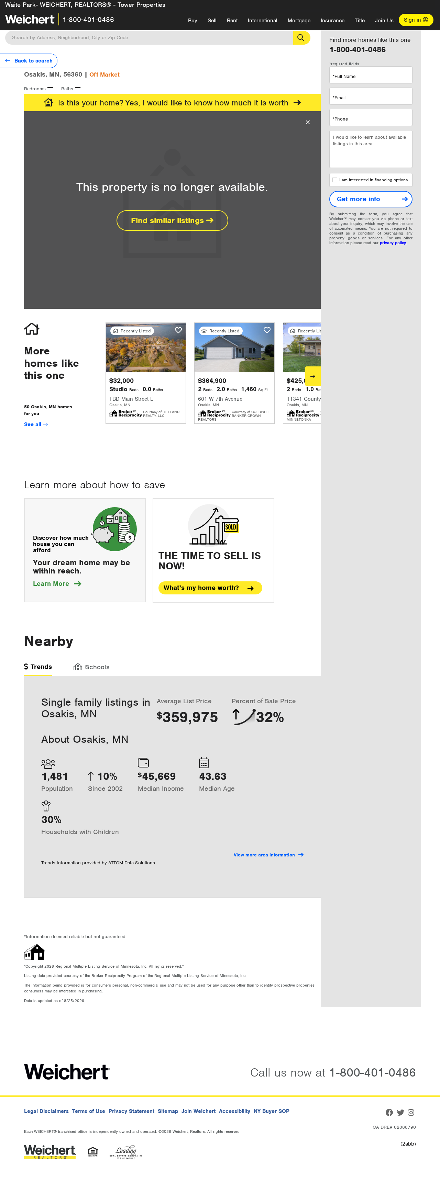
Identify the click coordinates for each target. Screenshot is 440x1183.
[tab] (38, 669)
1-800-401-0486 (88, 19)
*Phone (340, 119)
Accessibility (234, 1111)
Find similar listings (168, 220)
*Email (339, 98)
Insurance (332, 20)
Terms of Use (88, 1111)
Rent (232, 20)
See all (33, 424)
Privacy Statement (131, 1111)
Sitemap (168, 1111)
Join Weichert (199, 1111)
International (262, 20)
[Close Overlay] (308, 122)
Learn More (57, 583)
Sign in (413, 19)
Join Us (384, 20)
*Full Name (344, 76)
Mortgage (299, 20)
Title (360, 20)
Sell (212, 20)
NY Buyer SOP (271, 1111)
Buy (192, 20)
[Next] (313, 376)
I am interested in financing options (373, 180)
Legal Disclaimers (46, 1111)
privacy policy (393, 243)
